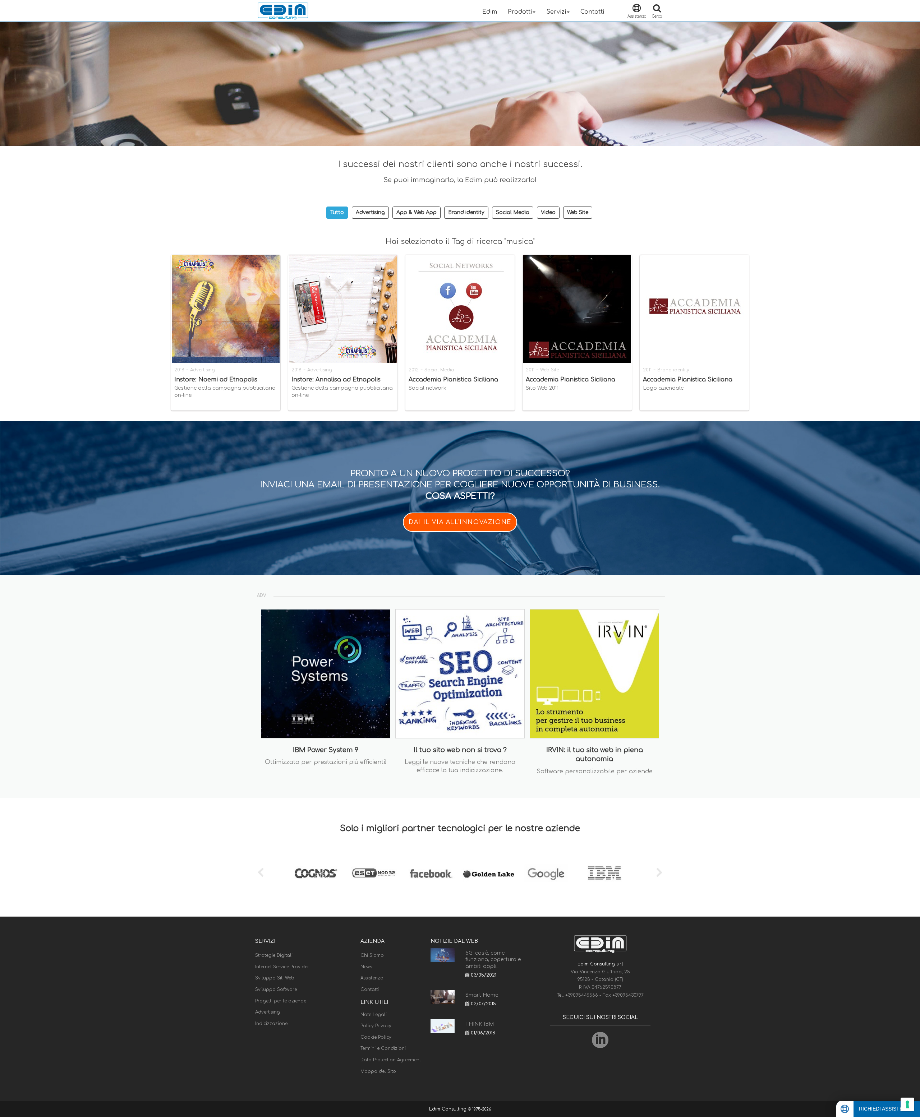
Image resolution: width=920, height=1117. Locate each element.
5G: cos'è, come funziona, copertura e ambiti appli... (493, 959)
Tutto (337, 212)
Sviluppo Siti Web (274, 978)
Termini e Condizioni (383, 1048)
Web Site (577, 212)
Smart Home (481, 995)
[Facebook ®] (431, 873)
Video (548, 212)
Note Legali (373, 1014)
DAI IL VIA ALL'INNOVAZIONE (460, 522)
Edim (489, 12)
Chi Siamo (372, 955)
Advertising (370, 212)
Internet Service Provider (282, 966)
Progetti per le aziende (280, 1001)
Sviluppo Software (276, 989)
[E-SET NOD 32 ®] (373, 873)
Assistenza (371, 978)
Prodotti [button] (520, 12)
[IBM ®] (603, 873)
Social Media (512, 212)
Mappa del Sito (378, 1071)
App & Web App (416, 212)
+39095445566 (582, 995)
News (366, 966)
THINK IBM (479, 1024)
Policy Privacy (375, 1025)
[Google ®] (546, 873)
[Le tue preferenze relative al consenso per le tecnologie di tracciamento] (907, 1104)
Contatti (592, 12)
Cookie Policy (375, 1037)
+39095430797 (628, 995)
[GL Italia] (489, 873)
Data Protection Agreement (390, 1059)
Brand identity (466, 212)
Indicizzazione (271, 1023)
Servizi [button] (556, 12)
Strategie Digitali (274, 955)
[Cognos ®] (316, 873)
